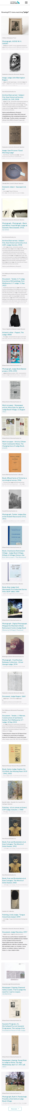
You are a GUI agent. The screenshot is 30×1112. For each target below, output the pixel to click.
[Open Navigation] (26, 2)
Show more (14, 1109)
